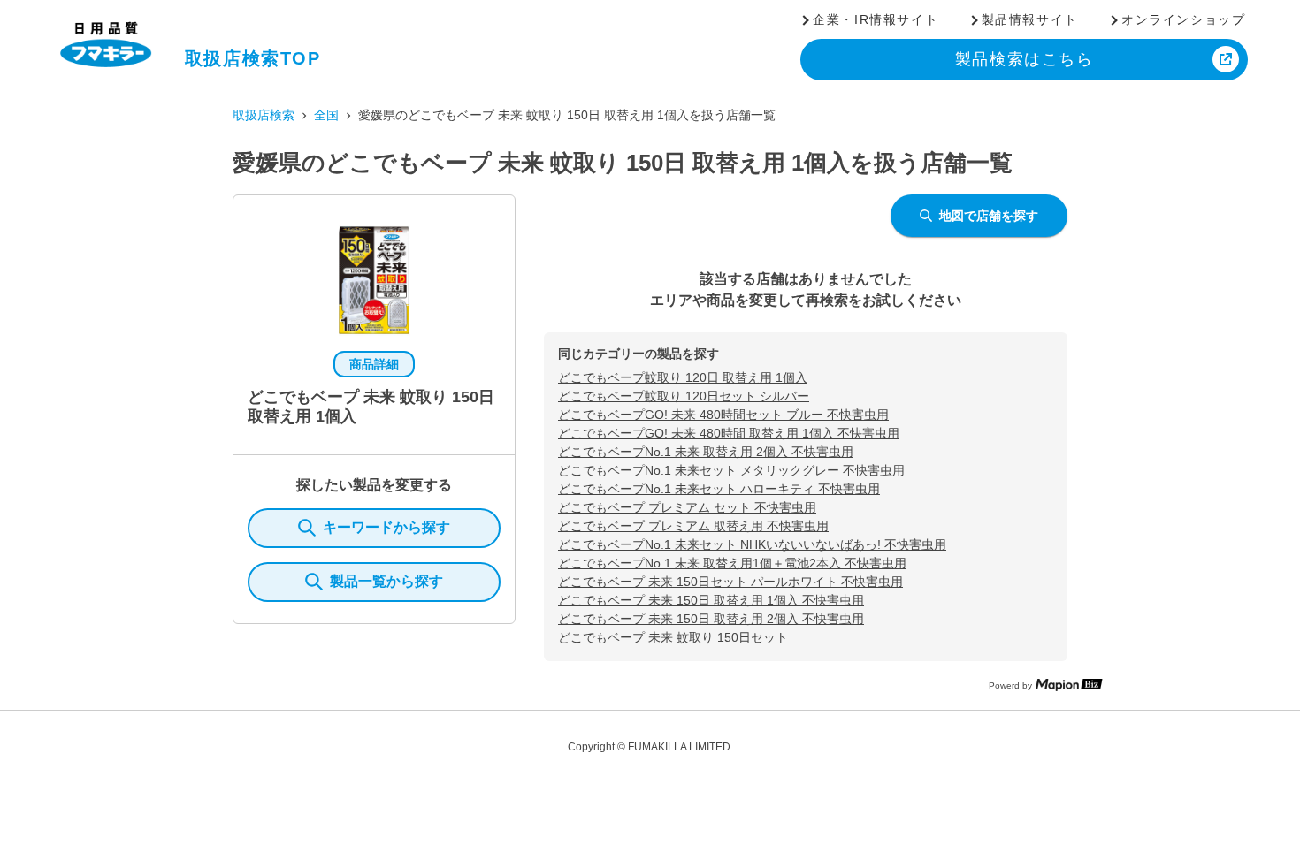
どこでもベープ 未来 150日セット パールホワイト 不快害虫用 (730, 582)
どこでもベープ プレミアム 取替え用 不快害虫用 (693, 526)
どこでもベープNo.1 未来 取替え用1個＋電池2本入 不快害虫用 (732, 563)
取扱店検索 (263, 115)
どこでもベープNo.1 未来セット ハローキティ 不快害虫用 (719, 489)
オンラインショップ (1183, 19)
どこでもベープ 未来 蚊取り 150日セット (673, 637)
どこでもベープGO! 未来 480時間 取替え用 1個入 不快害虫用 (728, 433)
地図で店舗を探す (988, 216)
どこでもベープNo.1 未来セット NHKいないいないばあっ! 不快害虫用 (752, 544)
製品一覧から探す (386, 581)
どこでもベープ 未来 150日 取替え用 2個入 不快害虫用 (711, 619)
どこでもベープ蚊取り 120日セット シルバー (683, 396)
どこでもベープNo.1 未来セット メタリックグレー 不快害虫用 (731, 470)
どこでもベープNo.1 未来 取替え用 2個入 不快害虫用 (705, 452)
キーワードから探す (386, 527)
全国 (326, 115)
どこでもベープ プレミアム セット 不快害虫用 (687, 507)
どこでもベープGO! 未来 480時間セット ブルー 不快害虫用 (723, 414)
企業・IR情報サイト (875, 19)
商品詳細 (374, 364)
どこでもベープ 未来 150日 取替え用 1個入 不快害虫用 (711, 600)
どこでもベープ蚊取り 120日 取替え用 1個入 (682, 377)
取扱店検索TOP (253, 58)
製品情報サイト (1030, 19)
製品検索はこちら (1024, 59)
